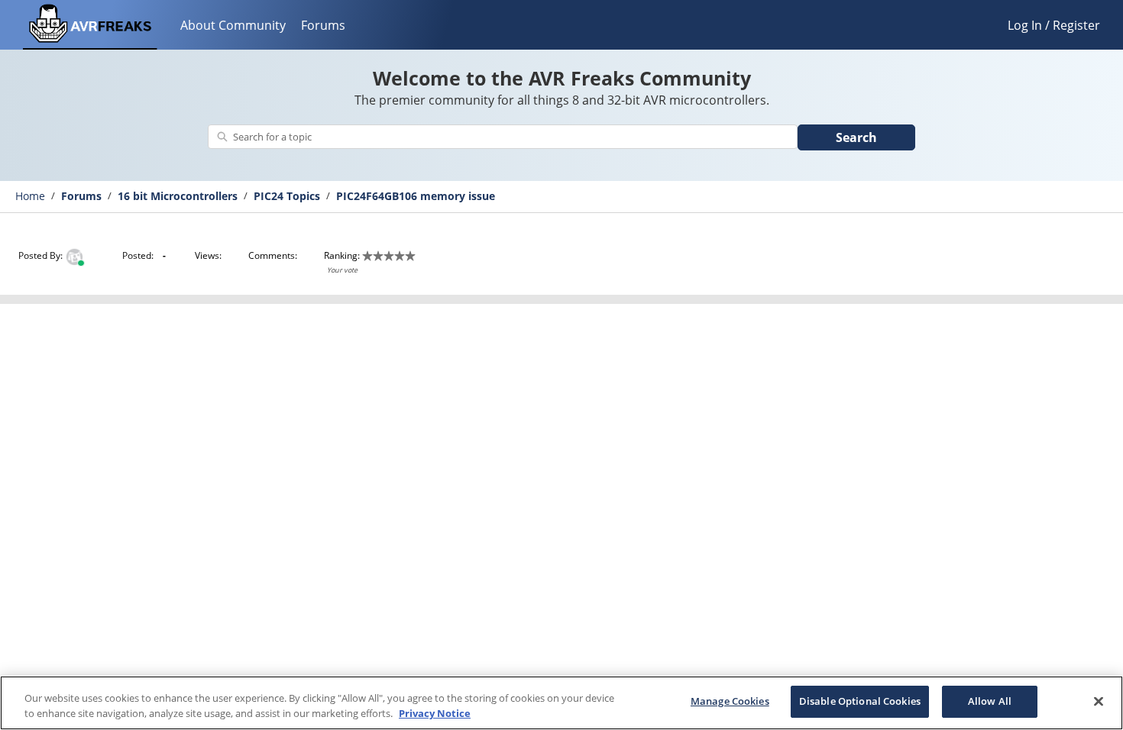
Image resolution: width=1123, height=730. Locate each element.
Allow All (989, 701)
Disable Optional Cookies (860, 701)
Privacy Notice (435, 713)
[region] (561, 703)
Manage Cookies (730, 701)
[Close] (1098, 701)
